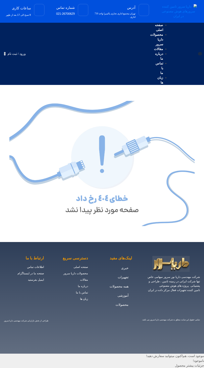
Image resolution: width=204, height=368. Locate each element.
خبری (124, 268)
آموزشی (123, 295)
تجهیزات (123, 277)
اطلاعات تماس (35, 267)
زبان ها (84, 298)
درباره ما (83, 286)
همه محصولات (119, 286)
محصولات (122, 304)
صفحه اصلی (81, 267)
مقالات (84, 279)
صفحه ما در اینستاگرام (31, 273)
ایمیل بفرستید (36, 279)
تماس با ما (82, 292)
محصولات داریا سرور (75, 273)
